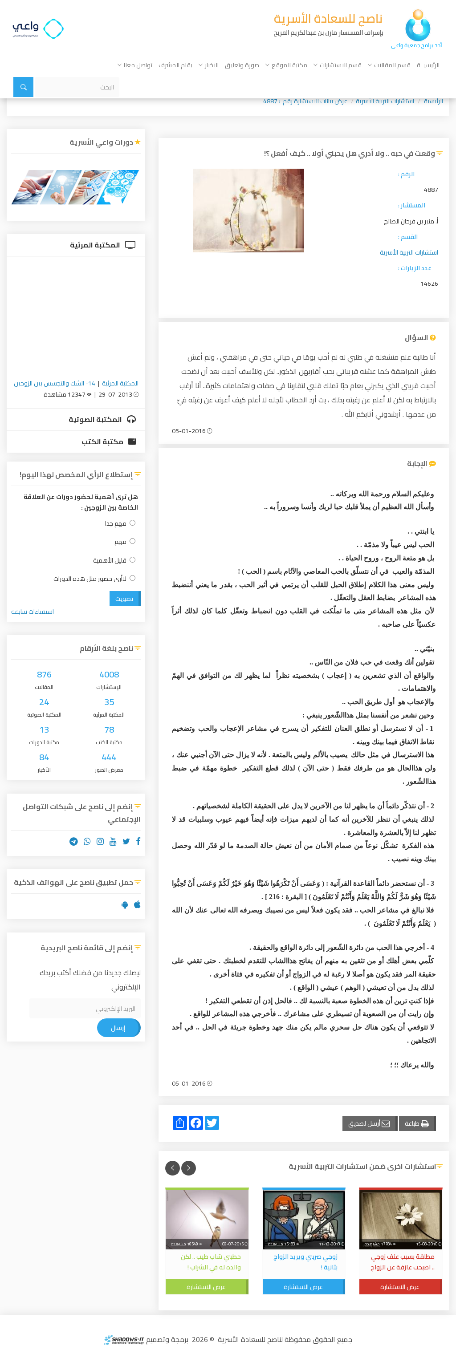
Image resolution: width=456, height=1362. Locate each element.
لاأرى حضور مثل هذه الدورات (89, 578)
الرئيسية (433, 101)
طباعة (413, 1123)
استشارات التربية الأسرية (385, 101)
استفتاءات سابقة (32, 611)
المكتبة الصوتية (96, 419)
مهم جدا (115, 523)
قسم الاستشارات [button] (341, 65)
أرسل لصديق (365, 1123)
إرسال (118, 1028)
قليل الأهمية (109, 560)
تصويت (124, 598)
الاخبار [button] (212, 65)
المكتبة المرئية (96, 244)
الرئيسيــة (428, 65)
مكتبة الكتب (103, 441)
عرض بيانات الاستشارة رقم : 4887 (305, 101)
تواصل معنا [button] (138, 65)
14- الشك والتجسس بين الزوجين (54, 383)
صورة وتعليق (242, 65)
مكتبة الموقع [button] (289, 65)
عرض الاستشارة (399, 1287)
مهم (120, 541)
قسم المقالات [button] (392, 65)
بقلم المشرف (175, 65)
